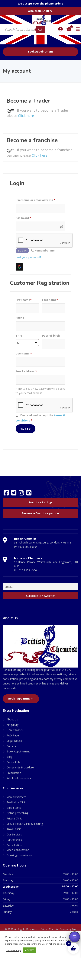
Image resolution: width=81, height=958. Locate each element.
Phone (20, 317)
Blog (9, 756)
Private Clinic (14, 818)
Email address (26, 371)
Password (23, 218)
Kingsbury (12, 724)
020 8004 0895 (28, 547)
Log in (22, 250)
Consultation (14, 845)
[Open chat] (74, 936)
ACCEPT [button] (29, 950)
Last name (50, 300)
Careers (11, 746)
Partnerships (14, 839)
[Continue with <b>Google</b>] (19, 267)
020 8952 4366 (28, 570)
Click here (26, 115)
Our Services (14, 834)
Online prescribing (17, 813)
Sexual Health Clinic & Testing (25, 823)
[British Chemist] (40, 20)
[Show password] (61, 227)
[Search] (40, 29)
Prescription (14, 773)
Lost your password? (28, 257)
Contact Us (13, 762)
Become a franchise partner (40, 513)
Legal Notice (14, 740)
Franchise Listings (40, 502)
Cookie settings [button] (13, 950)
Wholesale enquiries (19, 778)
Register (25, 428)
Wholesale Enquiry (40, 11)
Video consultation (18, 850)
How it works (15, 730)
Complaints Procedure (20, 767)
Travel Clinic (14, 829)
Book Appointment (40, 51)
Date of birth (51, 335)
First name (24, 300)
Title (19, 335)
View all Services (16, 797)
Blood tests (14, 807)
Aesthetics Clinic (16, 802)
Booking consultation (20, 855)
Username (24, 353)
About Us (12, 719)
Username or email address (35, 200)
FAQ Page (13, 735)
